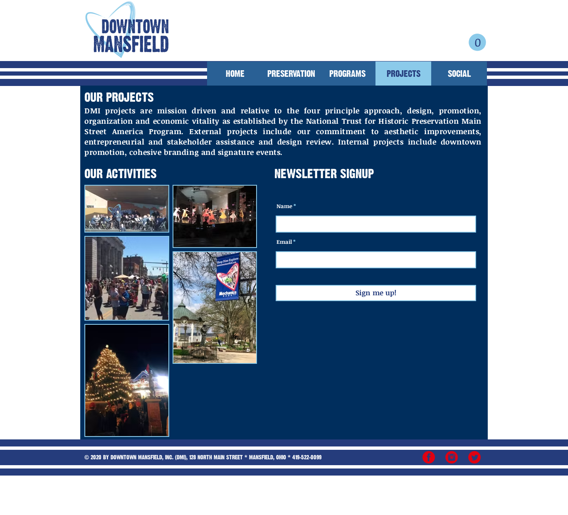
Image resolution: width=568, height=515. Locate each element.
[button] (477, 42)
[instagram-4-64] (451, 457)
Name (284, 206)
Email (284, 242)
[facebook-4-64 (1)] (428, 457)
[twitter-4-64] (474, 457)
